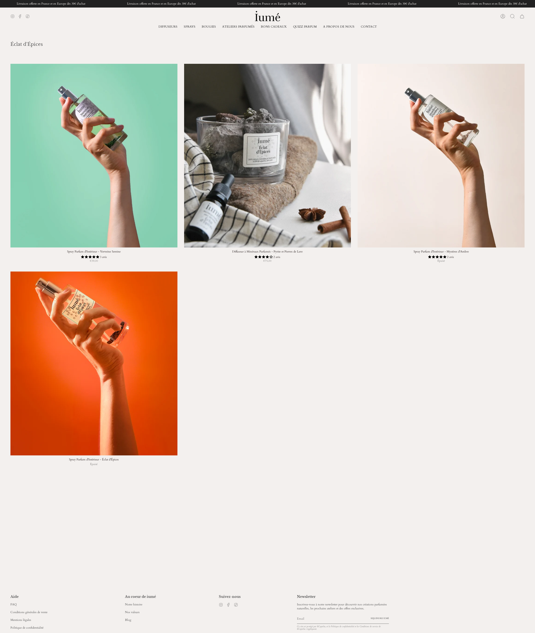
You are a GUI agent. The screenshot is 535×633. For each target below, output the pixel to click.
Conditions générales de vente (28, 612)
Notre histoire (133, 604)
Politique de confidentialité (26, 628)
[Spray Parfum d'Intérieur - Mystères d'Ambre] (441, 156)
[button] (339, 27)
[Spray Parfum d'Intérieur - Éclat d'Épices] (93, 363)
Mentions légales (20, 620)
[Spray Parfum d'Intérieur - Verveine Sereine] (93, 156)
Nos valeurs (132, 612)
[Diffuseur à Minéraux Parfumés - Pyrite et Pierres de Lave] (267, 156)
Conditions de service (369, 626)
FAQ (13, 604)
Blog (128, 620)
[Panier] (522, 16)
